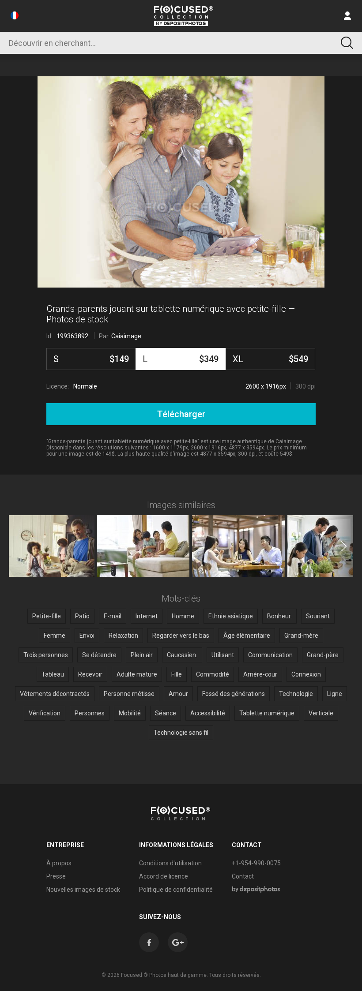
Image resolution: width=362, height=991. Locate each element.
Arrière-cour (260, 674)
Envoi (86, 635)
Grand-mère (301, 635)
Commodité (212, 674)
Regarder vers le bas (180, 635)
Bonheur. (279, 616)
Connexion (306, 674)
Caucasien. (182, 654)
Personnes (90, 713)
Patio (82, 616)
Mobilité (130, 713)
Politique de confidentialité (176, 889)
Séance (165, 713)
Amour (178, 693)
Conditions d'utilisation (170, 863)
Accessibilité (207, 713)
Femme (54, 635)
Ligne (334, 693)
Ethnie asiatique (230, 616)
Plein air (142, 654)
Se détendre (99, 654)
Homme (183, 616)
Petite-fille (46, 616)
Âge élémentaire (246, 635)
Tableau (52, 674)
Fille (176, 674)
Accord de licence (163, 876)
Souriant (318, 616)
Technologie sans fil (181, 732)
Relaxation (123, 635)
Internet (147, 616)
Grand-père (323, 654)
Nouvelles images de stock (83, 889)
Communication (270, 654)
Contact (243, 876)
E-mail (112, 616)
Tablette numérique (266, 713)
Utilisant (222, 654)
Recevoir (90, 674)
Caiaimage (126, 336)
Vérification (44, 713)
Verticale (321, 713)
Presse (56, 876)
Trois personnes (45, 654)
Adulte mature (137, 674)
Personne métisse (129, 693)
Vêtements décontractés (55, 693)
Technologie (296, 693)
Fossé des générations (233, 693)
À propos (59, 863)
